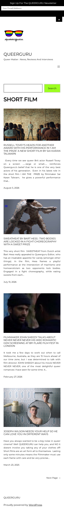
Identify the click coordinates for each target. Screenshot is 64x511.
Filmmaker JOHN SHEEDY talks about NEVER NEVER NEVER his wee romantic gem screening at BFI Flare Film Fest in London (31, 341)
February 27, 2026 (13, 376)
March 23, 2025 (11, 465)
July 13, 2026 (10, 282)
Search (52, 88)
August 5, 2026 (11, 188)
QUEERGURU (18, 54)
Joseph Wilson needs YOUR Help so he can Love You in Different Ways (31, 433)
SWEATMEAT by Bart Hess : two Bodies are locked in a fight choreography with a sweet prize (30, 241)
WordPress (35, 504)
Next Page (53, 478)
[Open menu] (58, 66)
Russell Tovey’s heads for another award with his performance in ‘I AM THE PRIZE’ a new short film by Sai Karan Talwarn (32, 149)
